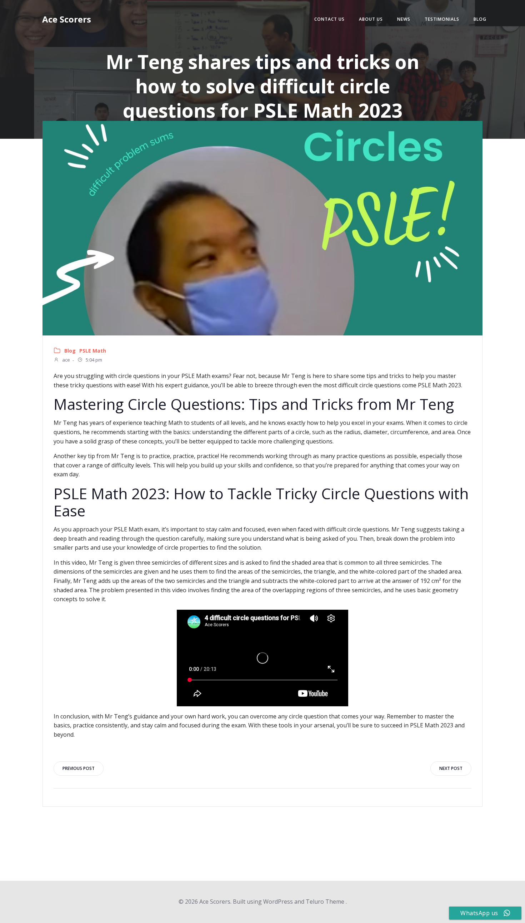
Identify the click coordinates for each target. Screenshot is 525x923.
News (403, 19)
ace (65, 360)
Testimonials (442, 19)
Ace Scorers (66, 19)
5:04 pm (93, 360)
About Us (371, 19)
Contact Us (329, 19)
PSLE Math (92, 350)
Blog (480, 19)
